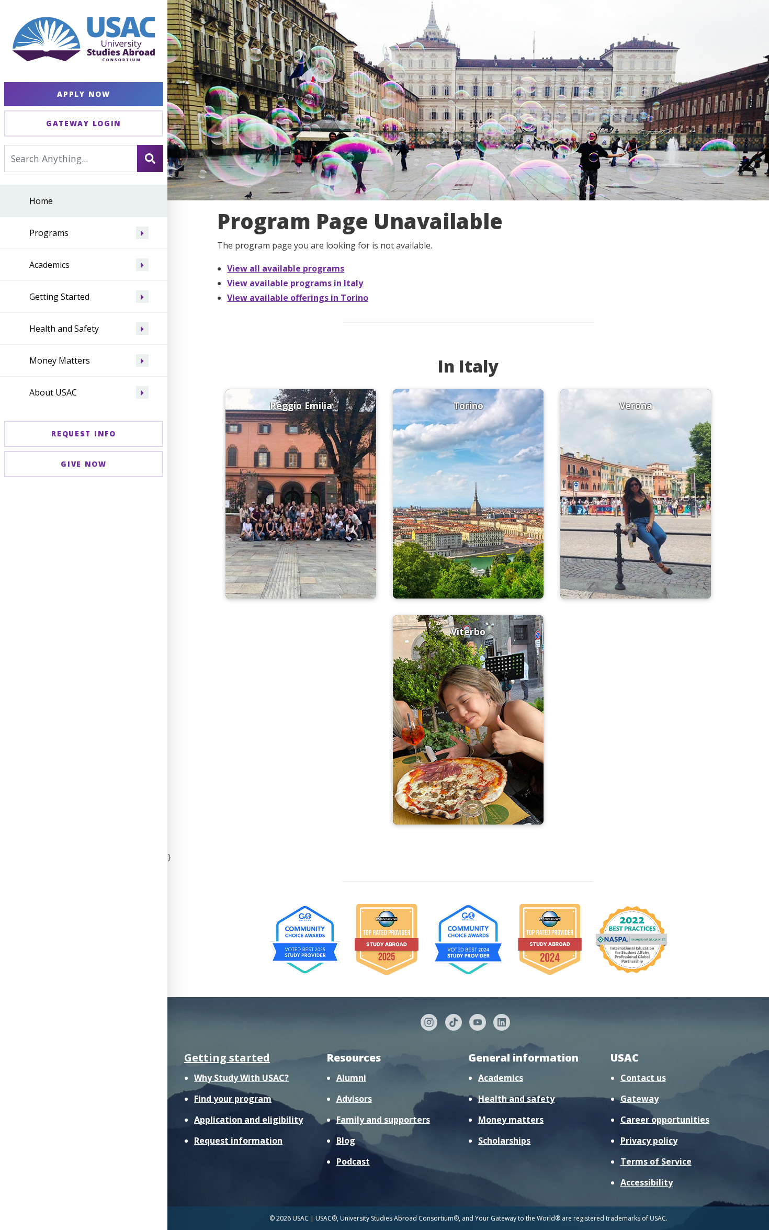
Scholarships (504, 1140)
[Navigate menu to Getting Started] (142, 297)
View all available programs (285, 268)
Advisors (354, 1098)
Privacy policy (648, 1140)
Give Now (84, 464)
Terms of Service (656, 1161)
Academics (49, 265)
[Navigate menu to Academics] (142, 265)
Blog (345, 1140)
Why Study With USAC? (241, 1078)
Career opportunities (664, 1119)
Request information (238, 1140)
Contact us (643, 1078)
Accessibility (646, 1182)
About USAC (53, 393)
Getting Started (59, 297)
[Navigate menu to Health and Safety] (142, 329)
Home (41, 201)
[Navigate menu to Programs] (142, 233)
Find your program (233, 1098)
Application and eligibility (248, 1119)
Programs (49, 233)
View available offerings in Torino (297, 297)
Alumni (351, 1078)
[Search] (150, 158)
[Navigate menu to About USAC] (142, 392)
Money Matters (59, 361)
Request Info (83, 433)
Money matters (511, 1119)
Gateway (639, 1098)
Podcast (353, 1161)
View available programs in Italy (295, 283)
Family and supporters (383, 1119)
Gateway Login (83, 123)
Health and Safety (64, 329)
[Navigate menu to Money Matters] (142, 361)
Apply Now (83, 94)
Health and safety (516, 1098)
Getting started (227, 1058)
